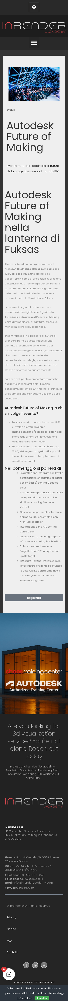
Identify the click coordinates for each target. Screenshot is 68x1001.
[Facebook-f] (26, 965)
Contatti (12, 952)
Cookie (11, 929)
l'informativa (24, 998)
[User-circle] (34, 7)
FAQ (9, 941)
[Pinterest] (35, 965)
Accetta (42, 998)
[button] (34, 42)
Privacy (11, 917)
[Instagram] (44, 965)
